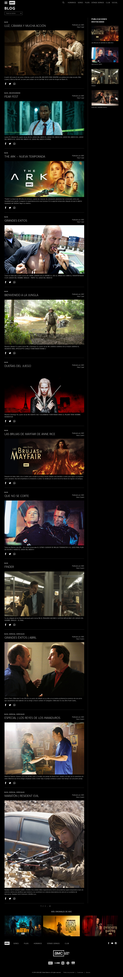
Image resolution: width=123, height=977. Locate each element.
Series (80, 2)
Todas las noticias (10, 13)
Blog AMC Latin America (12, 3)
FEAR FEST (11, 96)
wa (14, 84)
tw (10, 84)
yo (112, 943)
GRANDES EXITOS (16, 220)
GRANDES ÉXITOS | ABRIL (20, 637)
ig (116, 943)
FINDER (9, 567)
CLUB (108, 2)
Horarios (72, 2)
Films (87, 2)
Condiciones (80, 972)
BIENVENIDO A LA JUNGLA (21, 295)
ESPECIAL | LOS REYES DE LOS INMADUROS (32, 718)
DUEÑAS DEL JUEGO (18, 366)
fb (6, 84)
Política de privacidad (69, 972)
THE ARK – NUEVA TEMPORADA (25, 156)
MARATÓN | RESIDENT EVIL (22, 796)
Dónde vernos (97, 2)
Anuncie (88, 972)
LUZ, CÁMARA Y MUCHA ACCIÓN (25, 26)
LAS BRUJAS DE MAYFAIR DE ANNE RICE (30, 434)
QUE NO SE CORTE (17, 496)
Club (67, 943)
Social (115, 2)
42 (50, 906)
